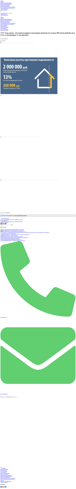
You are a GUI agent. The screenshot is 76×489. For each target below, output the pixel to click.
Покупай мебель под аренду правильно (7, 478)
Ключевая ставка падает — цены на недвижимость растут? (11, 236)
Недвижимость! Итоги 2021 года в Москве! (8, 235)
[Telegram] (4, 223)
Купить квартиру (3, 470)
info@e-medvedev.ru (4, 8)
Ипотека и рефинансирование (6, 476)
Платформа (3, 468)
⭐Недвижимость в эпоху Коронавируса (8, 233)
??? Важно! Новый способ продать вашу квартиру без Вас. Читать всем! (14, 237)
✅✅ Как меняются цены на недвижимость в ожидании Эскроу (12, 231)
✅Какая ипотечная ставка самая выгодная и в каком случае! (12, 230)
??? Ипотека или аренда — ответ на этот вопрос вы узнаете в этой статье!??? (15, 234)
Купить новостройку (4, 469)
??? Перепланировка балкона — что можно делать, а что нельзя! (12, 240)
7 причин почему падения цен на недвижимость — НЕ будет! (12, 229)
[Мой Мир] (5, 223)
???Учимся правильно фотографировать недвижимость (10, 239)
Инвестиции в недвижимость (6, 475)
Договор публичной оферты (5, 481)
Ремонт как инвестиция (4, 473)
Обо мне (2, 480)
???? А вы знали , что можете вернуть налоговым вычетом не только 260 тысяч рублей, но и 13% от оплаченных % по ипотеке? (24, 232)
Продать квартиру (3, 471)
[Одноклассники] (2, 223)
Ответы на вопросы (4, 482)
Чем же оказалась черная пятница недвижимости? (9, 238)
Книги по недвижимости (5, 477)
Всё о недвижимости (4, 474)
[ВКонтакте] (1, 223)
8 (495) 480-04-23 (4, 14)
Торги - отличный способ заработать (7, 479)
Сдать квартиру (3, 472)
